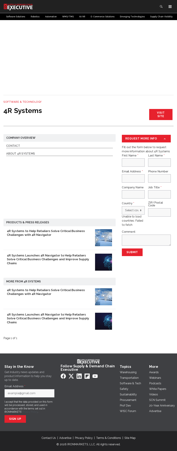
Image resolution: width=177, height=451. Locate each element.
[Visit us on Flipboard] (87, 376)
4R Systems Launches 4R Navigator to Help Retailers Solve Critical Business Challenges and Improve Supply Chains (48, 259)
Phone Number (158, 171)
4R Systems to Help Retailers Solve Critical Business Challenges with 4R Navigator (46, 233)
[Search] (161, 6)
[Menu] (170, 6)
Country (128, 203)
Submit (132, 252)
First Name (130, 155)
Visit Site (161, 114)
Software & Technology (22, 101)
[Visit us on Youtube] (95, 376)
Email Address (132, 171)
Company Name (133, 187)
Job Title (155, 187)
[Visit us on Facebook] (63, 376)
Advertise (65, 438)
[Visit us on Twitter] (71, 376)
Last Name (156, 155)
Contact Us (48, 438)
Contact (13, 146)
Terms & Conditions (108, 438)
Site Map (130, 438)
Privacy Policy (30, 411)
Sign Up (15, 419)
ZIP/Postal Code (155, 204)
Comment (128, 231)
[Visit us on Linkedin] (79, 376)
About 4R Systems (20, 153)
